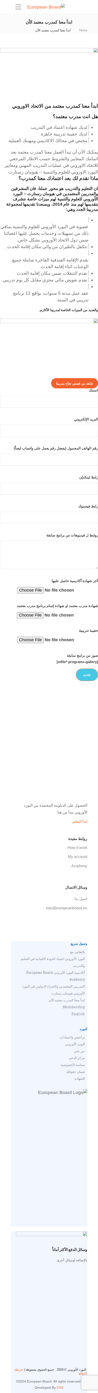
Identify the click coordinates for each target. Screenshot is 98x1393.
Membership (74, 1007)
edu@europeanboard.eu (66, 908)
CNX (60, 1387)
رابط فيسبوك (88, 506)
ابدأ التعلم (80, 821)
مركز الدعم (77, 1058)
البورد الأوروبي (75, 1044)
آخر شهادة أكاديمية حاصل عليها (75, 581)
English (78, 1014)
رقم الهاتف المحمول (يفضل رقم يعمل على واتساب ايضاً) (56, 448)
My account (77, 857)
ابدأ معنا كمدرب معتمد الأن (67, 1000)
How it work (77, 848)
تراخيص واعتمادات (72, 1037)
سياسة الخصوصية (72, 1064)
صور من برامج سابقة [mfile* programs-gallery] (77, 658)
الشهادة (80, 1078)
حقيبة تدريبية (88, 630)
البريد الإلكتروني (86, 419)
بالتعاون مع (77, 952)
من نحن (79, 1051)
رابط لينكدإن (88, 477)
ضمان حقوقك (75, 1071)
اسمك (93, 390)
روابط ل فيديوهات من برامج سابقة (72, 535)
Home (83, 30)
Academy (79, 866)
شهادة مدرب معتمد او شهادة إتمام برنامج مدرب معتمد (57, 606)
